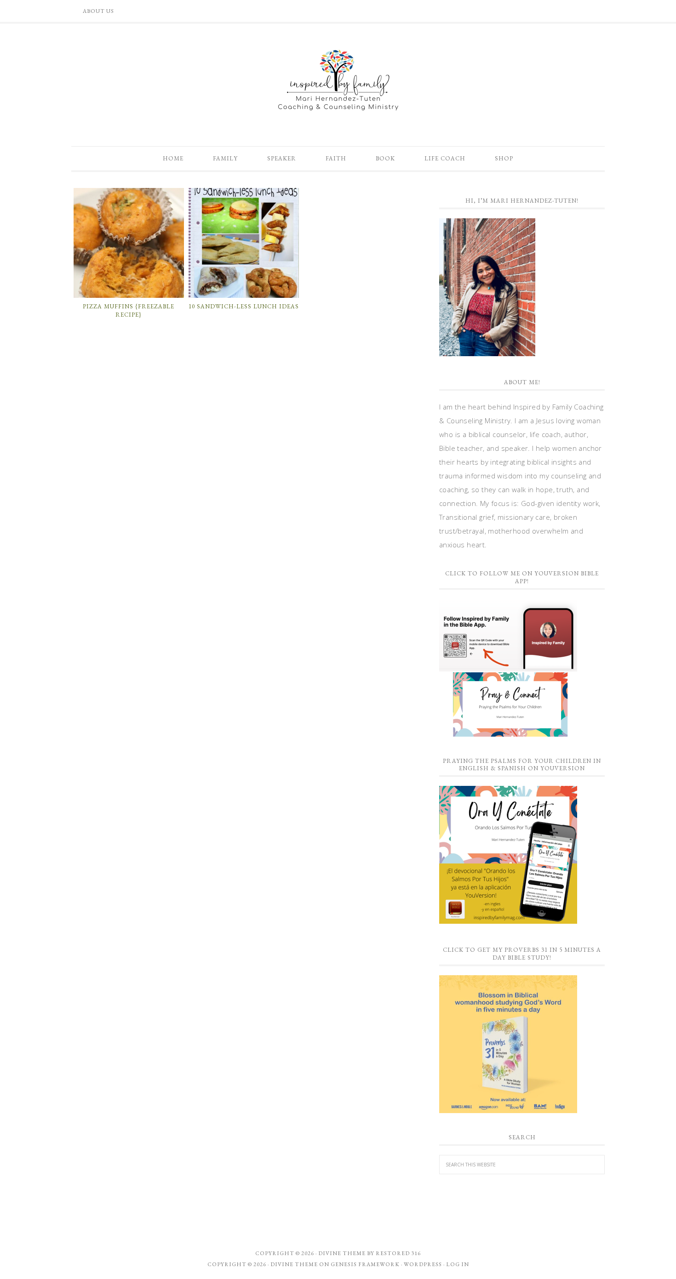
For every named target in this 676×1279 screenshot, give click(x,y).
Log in (457, 1264)
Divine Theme (294, 1264)
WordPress (423, 1264)
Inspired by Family (338, 80)
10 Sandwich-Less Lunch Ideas (244, 306)
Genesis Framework (365, 1264)
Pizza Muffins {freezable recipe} (128, 310)
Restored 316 (398, 1253)
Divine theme (342, 1253)
